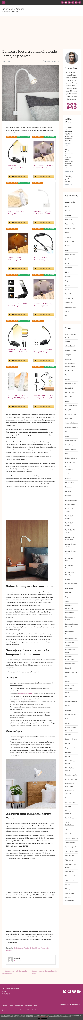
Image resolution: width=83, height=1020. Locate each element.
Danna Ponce (69, 462)
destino (67, 474)
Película (68, 752)
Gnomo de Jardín (71, 584)
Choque (68, 432)
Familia (26, 948)
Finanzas (68, 496)
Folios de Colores (71, 500)
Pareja (67, 743)
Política (68, 285)
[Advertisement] (41, 31)
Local (67, 263)
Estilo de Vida (18, 948)
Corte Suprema (70, 449)
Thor (67, 829)
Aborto (67, 342)
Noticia (67, 719)
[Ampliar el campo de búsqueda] (3, 2)
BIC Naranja (69, 392)
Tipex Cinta (69, 834)
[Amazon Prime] (25, 171)
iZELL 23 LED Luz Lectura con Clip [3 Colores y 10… (44, 397)
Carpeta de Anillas (71, 427)
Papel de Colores (71, 739)
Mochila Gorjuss (71, 701)
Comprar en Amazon (19, 176)
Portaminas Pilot (71, 779)
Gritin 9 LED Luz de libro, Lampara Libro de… (43, 167)
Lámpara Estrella (71, 638)
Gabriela (68, 579)
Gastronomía (69, 241)
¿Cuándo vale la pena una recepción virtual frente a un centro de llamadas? (69, 134)
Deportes (68, 220)
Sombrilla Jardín (71, 818)
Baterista (68, 379)
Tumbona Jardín (71, 847)
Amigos (68, 355)
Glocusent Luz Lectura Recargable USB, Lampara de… (18, 397)
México (67, 693)
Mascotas (68, 268)
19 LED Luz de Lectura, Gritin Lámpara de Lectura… (43, 305)
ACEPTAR (42, 1018)
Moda (67, 272)
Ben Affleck (69, 388)
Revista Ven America (13, 9)
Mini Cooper (69, 697)
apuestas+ (69, 359)
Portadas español (71, 775)
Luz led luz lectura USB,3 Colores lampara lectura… (17, 305)
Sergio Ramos (70, 802)
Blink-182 (68, 397)
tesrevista (17, 961)
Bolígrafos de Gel (71, 406)
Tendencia (9, 951)
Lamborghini (69, 613)
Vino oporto (69, 860)
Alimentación (70, 202)
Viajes (67, 311)
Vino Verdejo (69, 880)
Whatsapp (68, 889)
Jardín (67, 259)
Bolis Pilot (68, 410)
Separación (69, 798)
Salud (67, 290)
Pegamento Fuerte (71, 748)
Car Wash (68, 419)
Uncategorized (70, 307)
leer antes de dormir (25, 694)
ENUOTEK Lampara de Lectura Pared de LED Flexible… (42, 213)
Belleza (67, 206)
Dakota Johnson (71, 458)
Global (32, 948)
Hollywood (69, 588)
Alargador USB (70, 350)
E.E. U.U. (68, 478)
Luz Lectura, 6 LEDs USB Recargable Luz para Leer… (43, 351)
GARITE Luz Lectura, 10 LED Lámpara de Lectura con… (17, 351)
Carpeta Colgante (71, 423)
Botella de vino (70, 414)
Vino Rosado (69, 871)
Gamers (68, 237)
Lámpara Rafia (70, 664)
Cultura (68, 215)
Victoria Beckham (71, 851)
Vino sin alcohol (71, 876)
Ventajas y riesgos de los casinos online (69, 179)
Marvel (67, 681)
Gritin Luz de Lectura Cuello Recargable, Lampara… (42, 259)
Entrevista (68, 487)
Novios (67, 723)
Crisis (67, 454)
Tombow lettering (71, 838)
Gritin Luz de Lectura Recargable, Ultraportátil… (16, 213)
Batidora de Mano (71, 384)
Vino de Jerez (69, 856)
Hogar (37, 948)
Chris (67, 436)
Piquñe (67, 756)
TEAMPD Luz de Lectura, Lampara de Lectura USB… (17, 167)
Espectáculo (69, 491)
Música (67, 706)
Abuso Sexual (70, 346)
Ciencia (68, 211)
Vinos (67, 316)
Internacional (70, 255)
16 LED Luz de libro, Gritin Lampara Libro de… (16, 259)
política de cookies (43, 1016)
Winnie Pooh (69, 893)
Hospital (68, 592)
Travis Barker (70, 843)
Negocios (68, 281)
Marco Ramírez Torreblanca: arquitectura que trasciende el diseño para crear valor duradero (69, 159)
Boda (67, 401)
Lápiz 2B (68, 668)
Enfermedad (69, 483)
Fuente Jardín (70, 504)
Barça (67, 375)
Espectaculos (70, 224)
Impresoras (69, 597)
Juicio (67, 601)
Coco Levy (69, 445)
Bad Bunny (69, 370)
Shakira (68, 807)
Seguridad (68, 294)
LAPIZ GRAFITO (71, 672)
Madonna (68, 677)
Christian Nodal (70, 441)
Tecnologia (44, 948)
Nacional (68, 276)
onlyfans (68, 735)
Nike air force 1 (70, 714)
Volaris (67, 885)
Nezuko (68, 710)
